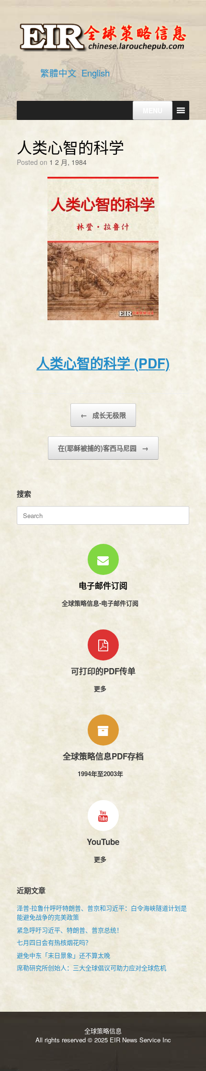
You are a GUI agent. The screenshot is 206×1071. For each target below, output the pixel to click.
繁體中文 (58, 72)
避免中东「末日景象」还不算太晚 (63, 955)
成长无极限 (103, 415)
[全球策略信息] (103, 37)
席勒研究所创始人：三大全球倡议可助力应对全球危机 (91, 967)
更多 (101, 688)
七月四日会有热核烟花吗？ (54, 942)
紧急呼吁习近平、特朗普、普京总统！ (70, 929)
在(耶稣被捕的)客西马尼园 (103, 448)
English (95, 72)
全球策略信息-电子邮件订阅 (101, 602)
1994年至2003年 (101, 773)
